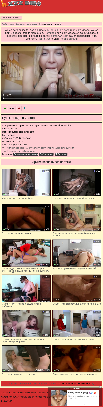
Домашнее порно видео (26, 154)
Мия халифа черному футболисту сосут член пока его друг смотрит (40, 148)
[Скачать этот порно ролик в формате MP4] (24, 108)
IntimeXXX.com (59, 35)
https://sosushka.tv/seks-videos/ (41, 383)
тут (93, 383)
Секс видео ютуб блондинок (21, 151)
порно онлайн (69, 38)
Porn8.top (50, 32)
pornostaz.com (16, 383)
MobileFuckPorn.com (56, 30)
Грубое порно (46, 154)
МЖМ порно (61, 154)
